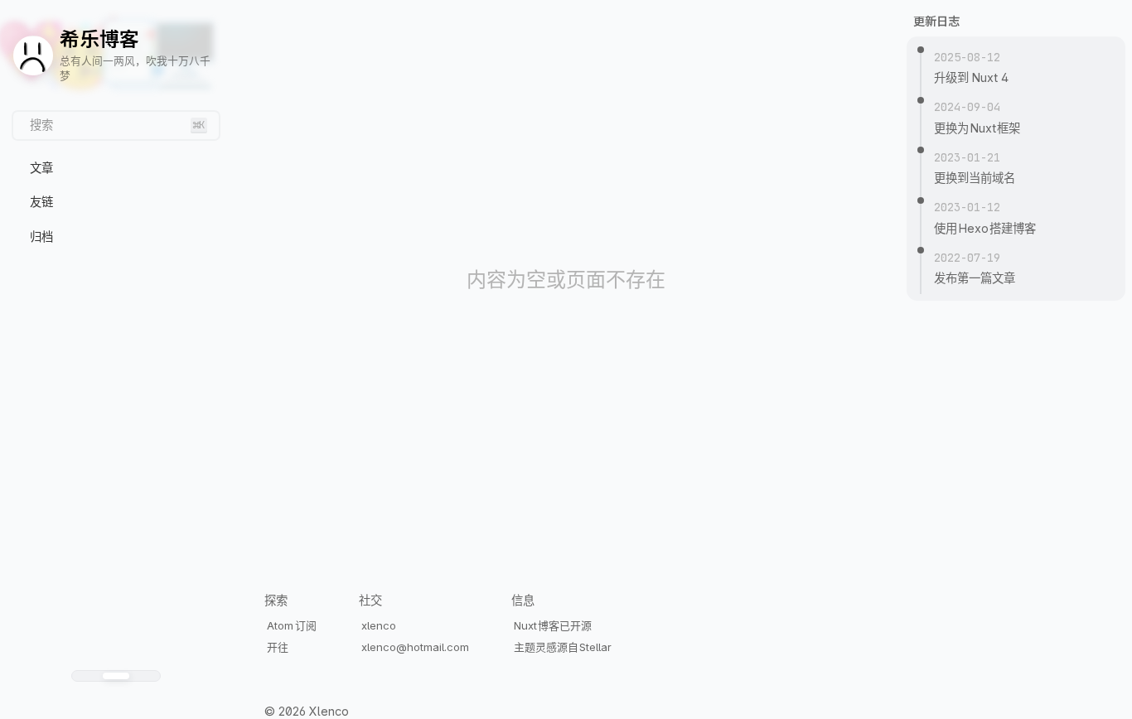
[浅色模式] (87, 676)
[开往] (132, 700)
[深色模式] (145, 676)
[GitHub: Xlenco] (110, 700)
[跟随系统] (116, 676)
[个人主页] (99, 700)
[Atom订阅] (121, 700)
